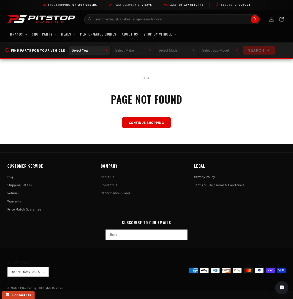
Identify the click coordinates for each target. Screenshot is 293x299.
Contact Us (109, 185)
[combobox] (172, 19)
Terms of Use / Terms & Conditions (219, 185)
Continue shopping (146, 122)
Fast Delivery (133, 4)
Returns (13, 193)
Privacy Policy (204, 176)
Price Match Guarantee (24, 209)
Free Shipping (72, 4)
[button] (18, 34)
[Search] (255, 19)
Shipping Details (19, 185)
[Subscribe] (182, 234)
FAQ (10, 176)
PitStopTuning (27, 288)
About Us (107, 176)
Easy (186, 4)
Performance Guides (115, 193)
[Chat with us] (281, 287)
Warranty (14, 201)
